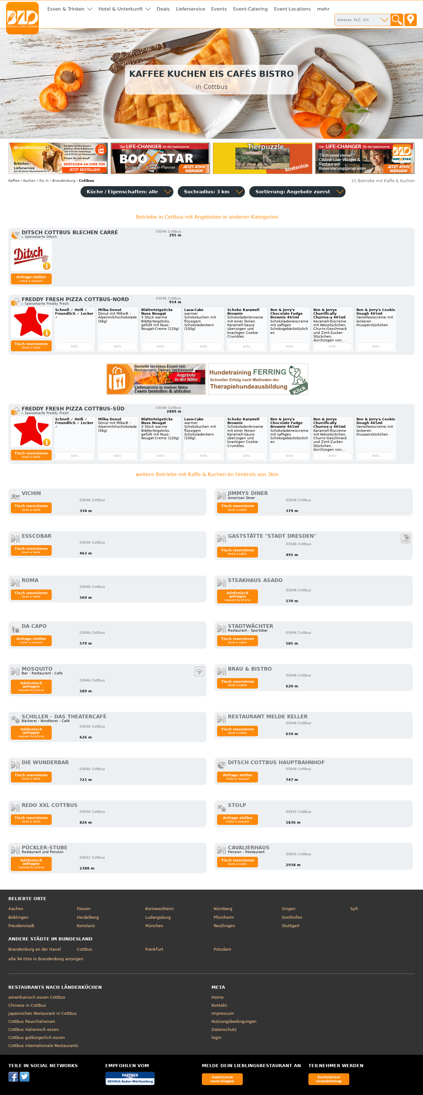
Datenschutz (224, 1029)
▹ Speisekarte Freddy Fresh (45, 304)
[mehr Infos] (31, 255)
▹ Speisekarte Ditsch (39, 237)
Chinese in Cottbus (27, 1005)
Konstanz (86, 925)
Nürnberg (223, 908)
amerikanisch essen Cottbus (36, 997)
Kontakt (219, 1005)
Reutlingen (224, 925)
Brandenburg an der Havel (34, 949)
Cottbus (84, 949)
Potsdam (222, 949)
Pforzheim (224, 917)
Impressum (223, 1013)
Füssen (83, 908)
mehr (323, 9)
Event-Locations (292, 9)
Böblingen (18, 917)
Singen (288, 908)
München (154, 925)
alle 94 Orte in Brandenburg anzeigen (45, 959)
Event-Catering (250, 9)
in (28, 181)
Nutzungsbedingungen (234, 1021)
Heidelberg (88, 917)
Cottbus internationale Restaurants (43, 1045)
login (216, 1037)
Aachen (15, 908)
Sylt (354, 908)
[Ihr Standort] (410, 20)
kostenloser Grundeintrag (329, 1079)
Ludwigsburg (158, 917)
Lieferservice (190, 9)
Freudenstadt (21, 925)
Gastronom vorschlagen (222, 1079)
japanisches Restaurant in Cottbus (42, 1013)
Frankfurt (154, 949)
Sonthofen (292, 917)
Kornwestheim (159, 908)
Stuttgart (290, 925)
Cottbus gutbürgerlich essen (36, 1037)
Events (219, 9)
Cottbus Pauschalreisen (31, 1021)
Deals (163, 9)
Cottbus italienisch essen (33, 1029)
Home (218, 997)
